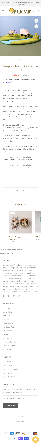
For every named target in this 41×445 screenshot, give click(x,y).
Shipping (6, 319)
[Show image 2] (20, 59)
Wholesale (7, 349)
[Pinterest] (14, 295)
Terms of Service (9, 342)
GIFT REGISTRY (8, 365)
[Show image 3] (22, 59)
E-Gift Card (7, 373)
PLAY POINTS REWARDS (11, 369)
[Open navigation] (3, 11)
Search (5, 334)
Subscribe (10, 406)
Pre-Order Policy (9, 327)
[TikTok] (19, 295)
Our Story (6, 308)
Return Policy (8, 323)
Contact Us (7, 338)
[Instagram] (8, 295)
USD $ (20, 417)
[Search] (34, 11)
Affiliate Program (9, 345)
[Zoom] (36, 21)
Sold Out (20, 190)
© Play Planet (20, 421)
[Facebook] (3, 295)
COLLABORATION (9, 377)
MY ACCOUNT (8, 362)
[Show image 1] (18, 59)
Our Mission (7, 312)
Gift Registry (7, 331)
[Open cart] (38, 11)
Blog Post (6, 316)
